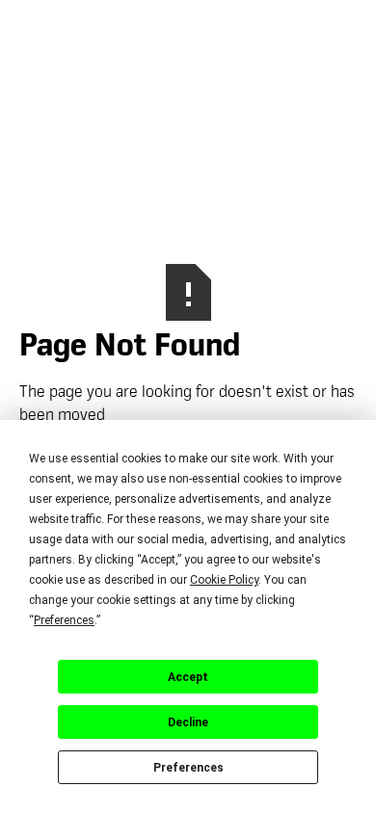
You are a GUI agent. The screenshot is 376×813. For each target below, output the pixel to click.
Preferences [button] (64, 620)
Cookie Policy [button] (224, 580)
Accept (188, 677)
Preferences (188, 767)
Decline (188, 722)
